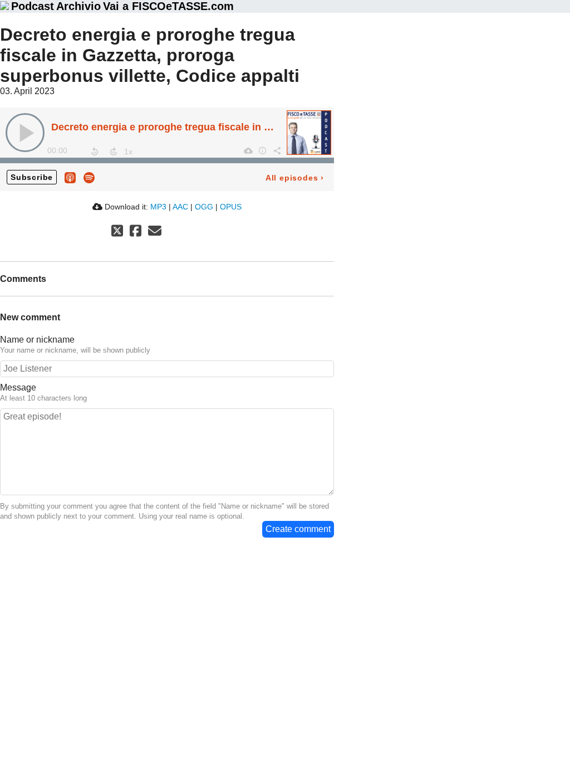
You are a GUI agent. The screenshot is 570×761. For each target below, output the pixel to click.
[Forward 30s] (113, 151)
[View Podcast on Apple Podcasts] (70, 177)
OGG (204, 206)
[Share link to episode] (276, 150)
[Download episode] (247, 150)
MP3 (158, 206)
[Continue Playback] (25, 132)
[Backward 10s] (94, 151)
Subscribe (32, 177)
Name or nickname (37, 339)
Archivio (78, 6)
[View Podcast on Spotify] (89, 177)
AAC (180, 206)
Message (18, 387)
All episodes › (295, 177)
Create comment (298, 529)
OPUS (231, 206)
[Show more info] (262, 150)
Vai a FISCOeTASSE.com (168, 6)
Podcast (32, 6)
